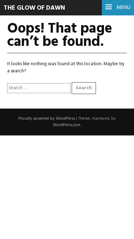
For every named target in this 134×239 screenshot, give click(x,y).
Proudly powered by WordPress (46, 118)
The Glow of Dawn (34, 8)
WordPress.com (66, 125)
